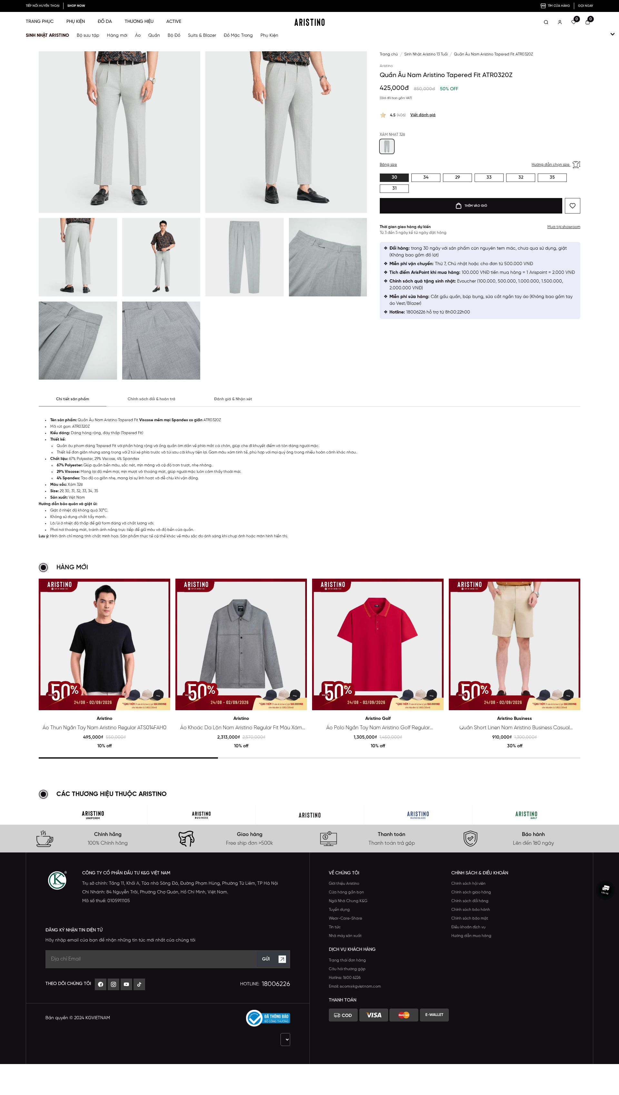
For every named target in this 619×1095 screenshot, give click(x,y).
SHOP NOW (76, 6)
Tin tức (335, 927)
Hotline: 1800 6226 (344, 978)
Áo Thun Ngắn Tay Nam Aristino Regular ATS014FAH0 (104, 728)
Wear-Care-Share (345, 918)
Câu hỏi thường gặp (347, 969)
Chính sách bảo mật (469, 918)
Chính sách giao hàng (471, 892)
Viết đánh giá (423, 115)
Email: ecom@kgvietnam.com (355, 986)
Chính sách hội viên (468, 883)
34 (425, 177)
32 (520, 177)
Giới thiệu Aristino (344, 883)
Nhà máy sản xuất (345, 936)
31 (394, 188)
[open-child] (612, 34)
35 (552, 177)
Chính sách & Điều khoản (479, 873)
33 (489, 177)
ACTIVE (173, 21)
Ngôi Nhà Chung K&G (348, 901)
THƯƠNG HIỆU (139, 21)
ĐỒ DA (105, 21)
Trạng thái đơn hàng (347, 960)
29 (457, 177)
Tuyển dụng (339, 910)
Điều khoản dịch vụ (468, 927)
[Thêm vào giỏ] (163, 703)
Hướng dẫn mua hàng (471, 936)
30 (394, 177)
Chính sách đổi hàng (469, 901)
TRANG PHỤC (40, 21)
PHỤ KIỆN (75, 21)
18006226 (276, 984)
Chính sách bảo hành (470, 910)
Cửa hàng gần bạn (346, 892)
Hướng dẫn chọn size (551, 165)
